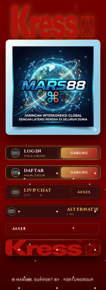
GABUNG (79, 153)
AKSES (84, 192)
